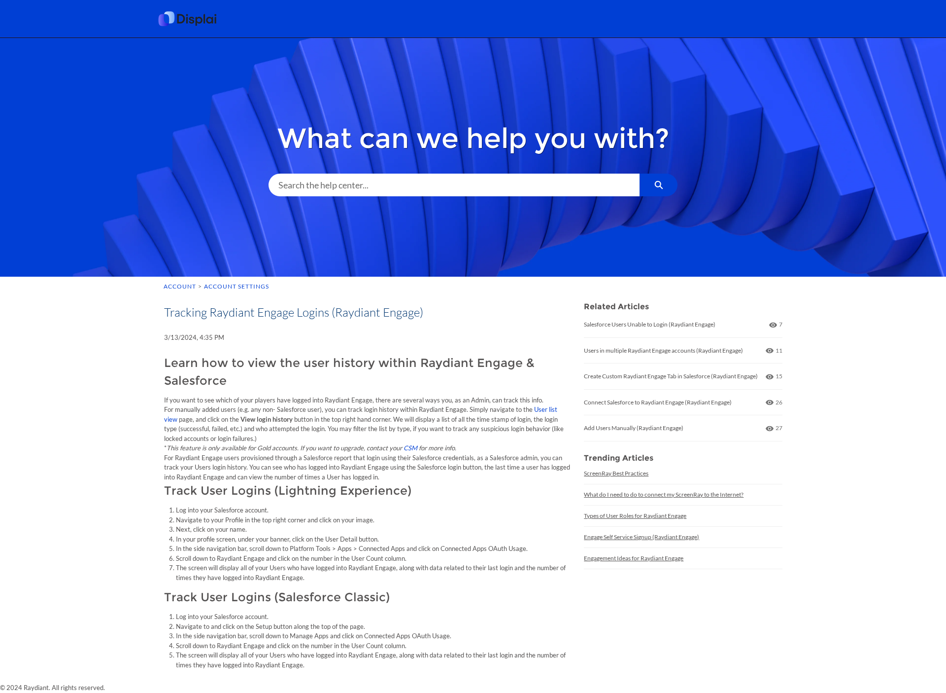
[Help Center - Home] (195, 18)
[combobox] (454, 185)
